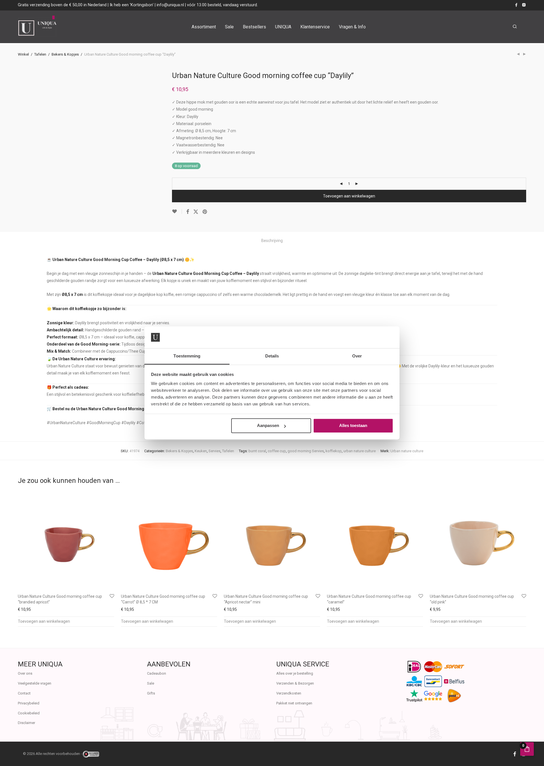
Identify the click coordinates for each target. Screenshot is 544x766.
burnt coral (257, 451)
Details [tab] (272, 355)
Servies (214, 451)
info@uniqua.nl (170, 5)
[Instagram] (524, 5)
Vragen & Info (352, 27)
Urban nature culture (406, 451)
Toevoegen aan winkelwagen (349, 196)
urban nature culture (359, 451)
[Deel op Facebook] (187, 212)
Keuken (201, 451)
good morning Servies (306, 451)
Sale (229, 27)
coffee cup (277, 451)
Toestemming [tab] (186, 355)
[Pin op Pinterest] (205, 212)
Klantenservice (315, 27)
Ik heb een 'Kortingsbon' (132, 5)
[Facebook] (516, 5)
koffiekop (334, 451)
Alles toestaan (353, 425)
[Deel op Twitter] (195, 212)
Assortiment (204, 27)
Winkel (23, 54)
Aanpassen (268, 425)
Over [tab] (357, 355)
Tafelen (40, 54)
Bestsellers (254, 27)
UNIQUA (283, 27)
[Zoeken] (515, 27)
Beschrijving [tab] (272, 240)
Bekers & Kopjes (65, 54)
